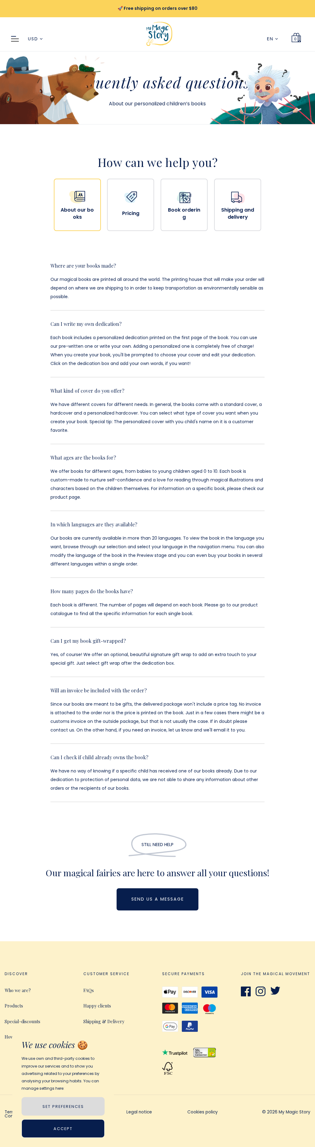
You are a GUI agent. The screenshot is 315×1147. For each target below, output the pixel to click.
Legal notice (139, 1112)
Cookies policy (202, 1112)
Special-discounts (22, 1021)
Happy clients (97, 1006)
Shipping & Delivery (103, 1021)
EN (271, 39)
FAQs (88, 990)
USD (34, 39)
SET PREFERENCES (63, 1106)
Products (14, 1006)
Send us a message (157, 899)
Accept (63, 1129)
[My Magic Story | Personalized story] (159, 48)
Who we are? (18, 990)
